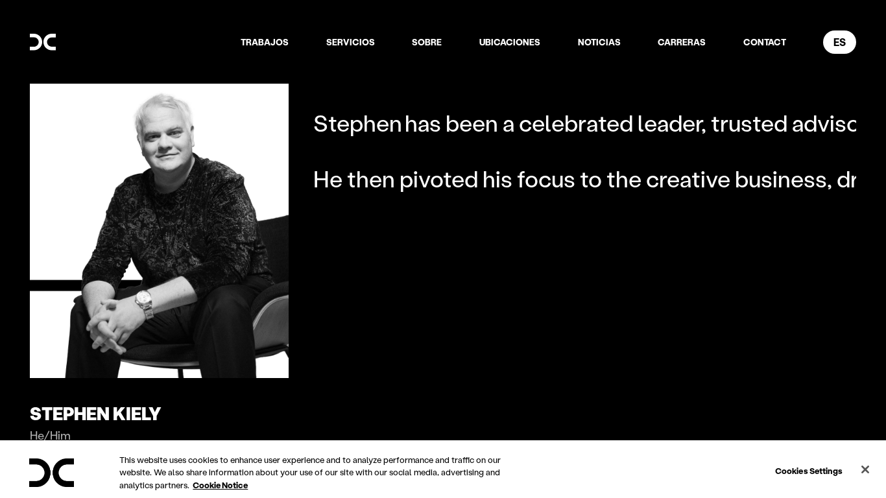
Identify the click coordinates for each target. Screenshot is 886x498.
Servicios (350, 42)
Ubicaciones (509, 42)
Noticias (599, 42)
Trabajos (265, 42)
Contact (764, 42)
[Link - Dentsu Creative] (43, 42)
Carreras (682, 42)
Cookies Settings (809, 469)
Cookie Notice (220, 484)
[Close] (865, 469)
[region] (443, 469)
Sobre (427, 42)
